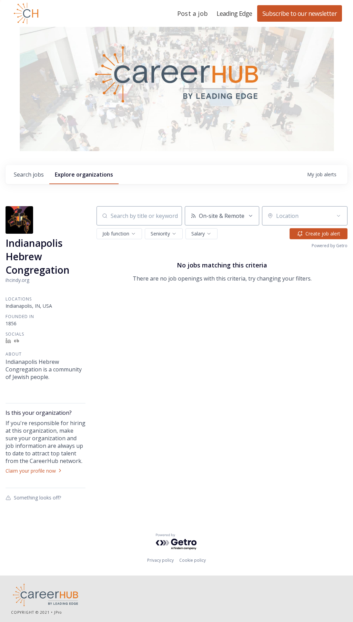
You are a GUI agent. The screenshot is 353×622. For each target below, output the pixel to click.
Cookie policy (192, 560)
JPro (58, 612)
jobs (29, 174)
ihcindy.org (17, 280)
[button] (119, 233)
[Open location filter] (338, 215)
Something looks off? (37, 497)
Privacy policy (160, 560)
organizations (84, 174)
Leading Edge (59, 13)
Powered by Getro (329, 246)
